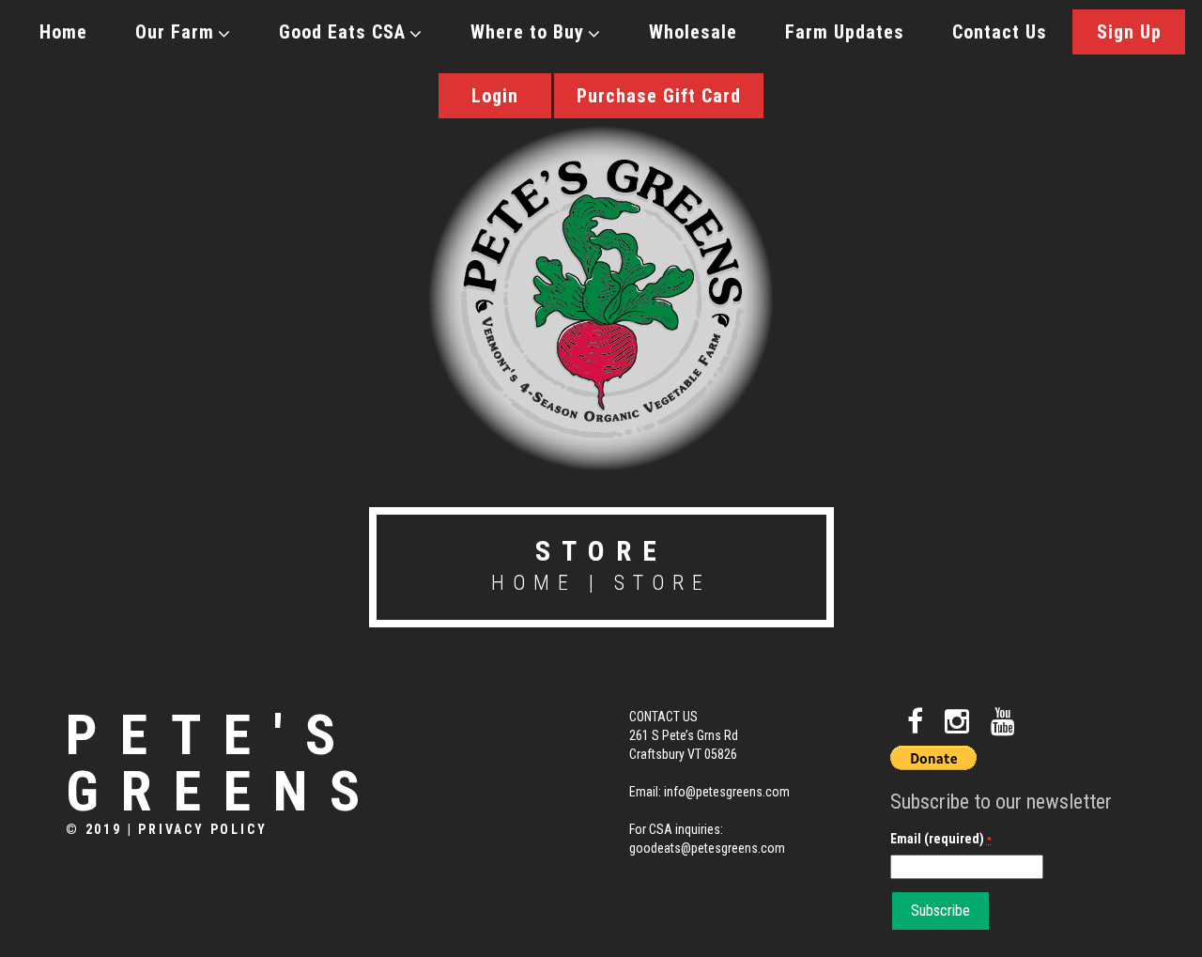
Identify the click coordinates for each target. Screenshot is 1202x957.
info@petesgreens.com (727, 791)
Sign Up (1129, 32)
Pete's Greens (224, 763)
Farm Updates (844, 32)
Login (494, 96)
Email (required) (941, 838)
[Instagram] (957, 721)
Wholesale (693, 32)
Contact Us (999, 32)
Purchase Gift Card (659, 96)
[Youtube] (1003, 721)
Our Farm (174, 32)
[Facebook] (915, 721)
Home (63, 32)
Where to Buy (527, 32)
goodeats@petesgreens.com (707, 848)
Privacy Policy (202, 829)
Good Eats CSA (342, 32)
